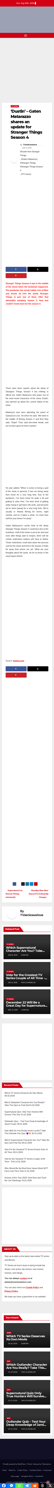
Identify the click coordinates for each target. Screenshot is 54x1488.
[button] (46, 35)
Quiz (8, 1361)
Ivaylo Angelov (28, 982)
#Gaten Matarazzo (29, 159)
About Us (12, 1470)
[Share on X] (37, 269)
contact (23, 1278)
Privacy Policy (33, 1482)
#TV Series (26, 174)
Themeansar (46, 1464)
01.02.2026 (13, 1372)
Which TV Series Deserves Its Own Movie (24, 1093)
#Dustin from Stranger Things (30, 153)
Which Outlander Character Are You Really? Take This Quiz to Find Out (26, 1368)
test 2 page (44, 1482)
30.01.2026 (13, 1429)
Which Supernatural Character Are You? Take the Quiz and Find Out (24, 951)
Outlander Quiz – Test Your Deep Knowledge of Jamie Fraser (26, 1425)
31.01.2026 (13, 1400)
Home (4, 1470)
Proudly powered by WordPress (14, 1464)
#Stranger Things (28, 163)
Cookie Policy (22, 1470)
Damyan (24, 955)
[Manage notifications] (48, 1482)
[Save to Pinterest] (16, 275)
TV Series (14, 106)
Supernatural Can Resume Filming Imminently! (14, 893)
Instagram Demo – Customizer (32, 1476)
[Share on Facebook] (16, 269)
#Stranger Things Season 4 (31, 168)
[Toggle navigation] (25, 35)
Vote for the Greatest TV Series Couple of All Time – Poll (25, 978)
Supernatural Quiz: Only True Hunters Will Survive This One (25, 1396)
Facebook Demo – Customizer (41, 1470)
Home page (15, 1476)
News (9, 1332)
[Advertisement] (27, 73)
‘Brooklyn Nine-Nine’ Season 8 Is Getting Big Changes (38, 893)
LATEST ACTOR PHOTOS (15, 1482)
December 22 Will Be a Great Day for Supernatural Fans (26, 1006)
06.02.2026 (13, 1343)
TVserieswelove (30, 145)
